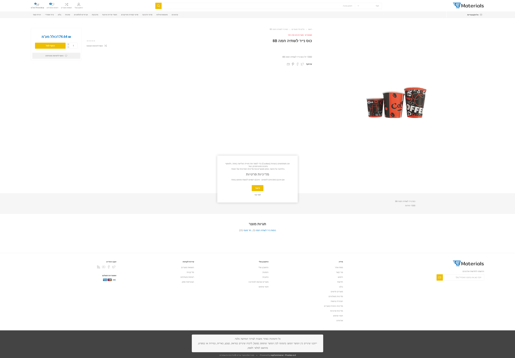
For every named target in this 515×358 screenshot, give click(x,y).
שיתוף (309, 64)
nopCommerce (277, 355)
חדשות (340, 282)
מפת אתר (339, 267)
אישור (257, 188)
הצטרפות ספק (188, 282)
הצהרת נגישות (337, 301)
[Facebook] (109, 267)
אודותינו (339, 320)
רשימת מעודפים (187, 277)
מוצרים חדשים (337, 291)
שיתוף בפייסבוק (297, 64)
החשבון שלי (79, 8)
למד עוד (257, 195)
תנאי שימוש (338, 316)
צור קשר (339, 272)
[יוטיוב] (104, 267)
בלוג (341, 287)
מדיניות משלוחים (336, 296)
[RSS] (98, 267)
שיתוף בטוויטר (302, 64)
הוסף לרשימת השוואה (95, 46)
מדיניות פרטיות (336, 311)
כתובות (265, 277)
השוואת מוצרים (66, 8)
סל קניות (190, 272)
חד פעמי (247, 230)
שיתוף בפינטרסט (293, 64)
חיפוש (340, 277)
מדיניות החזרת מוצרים (333, 306)
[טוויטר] (114, 267)
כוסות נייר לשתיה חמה (266, 230)
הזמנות (265, 272)
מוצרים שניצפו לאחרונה (258, 282)
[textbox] (258, 6)
